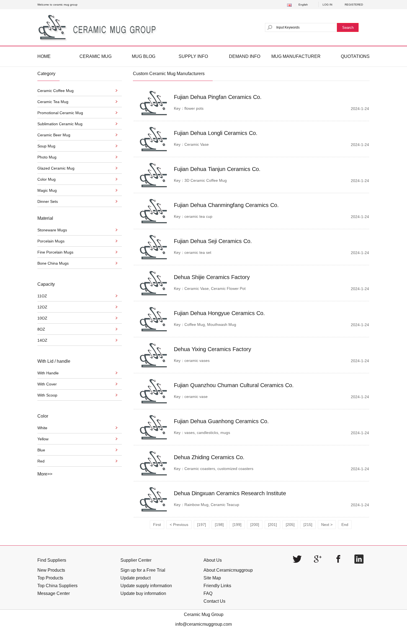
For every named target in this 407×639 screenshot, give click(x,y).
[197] (201, 524)
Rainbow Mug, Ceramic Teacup (211, 504)
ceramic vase (196, 396)
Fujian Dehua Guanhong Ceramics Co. (221, 421)
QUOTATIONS (355, 56)
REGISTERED (354, 4)
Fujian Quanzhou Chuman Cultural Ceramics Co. (234, 385)
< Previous (179, 524)
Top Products (50, 578)
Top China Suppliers (57, 585)
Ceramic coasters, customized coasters (218, 468)
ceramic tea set (197, 252)
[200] (254, 524)
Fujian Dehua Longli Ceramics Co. (215, 133)
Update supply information (146, 585)
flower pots (194, 108)
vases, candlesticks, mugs (207, 432)
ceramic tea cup (198, 216)
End (344, 524)
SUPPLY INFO (193, 56)
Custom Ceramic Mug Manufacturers (169, 73)
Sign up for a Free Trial (142, 570)
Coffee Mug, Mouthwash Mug (210, 324)
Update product (135, 578)
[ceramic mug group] (99, 27)
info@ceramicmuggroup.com (203, 624)
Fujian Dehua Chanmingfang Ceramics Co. (226, 205)
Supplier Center (135, 560)
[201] (272, 524)
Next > (327, 524)
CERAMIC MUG (95, 56)
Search (348, 27)
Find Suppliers (51, 560)
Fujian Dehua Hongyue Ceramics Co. (219, 313)
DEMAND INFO (244, 56)
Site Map (212, 578)
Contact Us (214, 601)
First (157, 524)
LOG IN (327, 4)
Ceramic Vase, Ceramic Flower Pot (215, 288)
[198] (219, 524)
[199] (237, 524)
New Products (51, 570)
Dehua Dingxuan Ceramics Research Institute (230, 493)
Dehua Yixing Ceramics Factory (212, 349)
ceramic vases (197, 360)
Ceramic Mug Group (203, 614)
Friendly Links (217, 585)
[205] (290, 524)
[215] (307, 524)
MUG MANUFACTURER (296, 56)
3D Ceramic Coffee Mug (205, 180)
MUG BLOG (143, 56)
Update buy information (143, 593)
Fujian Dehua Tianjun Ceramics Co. (217, 169)
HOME (44, 56)
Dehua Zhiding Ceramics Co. (209, 457)
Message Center (53, 593)
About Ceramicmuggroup (228, 570)
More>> (44, 474)
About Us (213, 560)
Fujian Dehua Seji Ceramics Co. (213, 241)
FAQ (208, 593)
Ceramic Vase (196, 144)
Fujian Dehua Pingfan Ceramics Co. (218, 97)
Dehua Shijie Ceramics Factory (212, 277)
